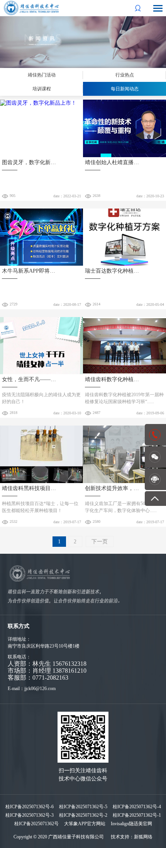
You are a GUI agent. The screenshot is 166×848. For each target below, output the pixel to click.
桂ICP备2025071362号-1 (137, 815)
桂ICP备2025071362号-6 (29, 806)
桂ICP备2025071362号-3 (29, 815)
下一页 (99, 541)
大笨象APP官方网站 (84, 823)
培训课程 (41, 89)
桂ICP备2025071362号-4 (137, 806)
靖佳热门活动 (42, 75)
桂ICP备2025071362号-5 (83, 806)
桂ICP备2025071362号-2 (83, 815)
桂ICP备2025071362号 (36, 823)
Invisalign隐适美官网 (131, 823)
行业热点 (124, 75)
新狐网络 (143, 837)
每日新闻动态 (125, 89)
